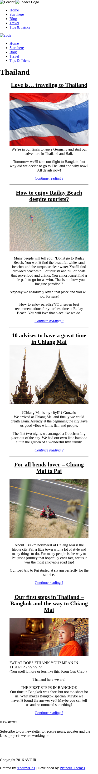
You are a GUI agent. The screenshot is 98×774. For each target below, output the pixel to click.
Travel (14, 23)
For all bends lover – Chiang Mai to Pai (49, 467)
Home (14, 10)
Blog (13, 19)
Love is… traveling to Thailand (49, 85)
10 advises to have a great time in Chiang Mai (49, 338)
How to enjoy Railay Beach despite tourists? (49, 196)
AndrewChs (26, 768)
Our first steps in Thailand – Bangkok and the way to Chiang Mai (49, 603)
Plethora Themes (72, 768)
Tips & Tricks (20, 27)
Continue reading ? (49, 178)
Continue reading (49, 321)
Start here (17, 14)
